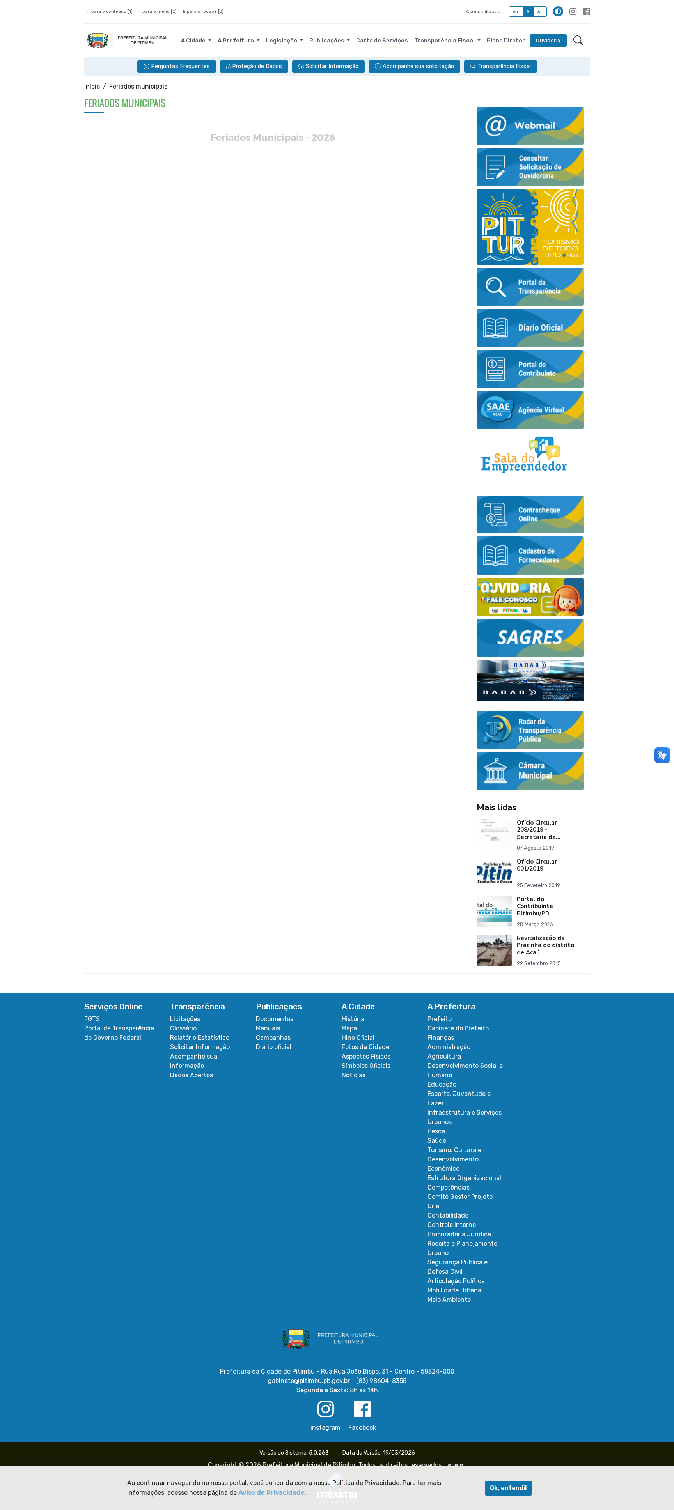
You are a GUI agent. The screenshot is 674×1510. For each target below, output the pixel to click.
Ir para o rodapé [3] (203, 11)
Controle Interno (451, 1225)
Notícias (353, 1075)
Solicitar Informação (200, 1047)
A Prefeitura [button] (236, 40)
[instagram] (572, 11)
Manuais (268, 1028)
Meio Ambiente (449, 1299)
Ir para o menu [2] (157, 11)
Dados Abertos (191, 1075)
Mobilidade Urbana (454, 1290)
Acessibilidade (483, 11)
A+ (516, 11)
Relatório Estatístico (199, 1037)
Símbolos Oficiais (366, 1065)
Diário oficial (273, 1047)
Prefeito (439, 1019)
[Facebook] (586, 11)
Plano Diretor (506, 40)
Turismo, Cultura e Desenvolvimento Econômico (454, 1159)
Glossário (183, 1028)
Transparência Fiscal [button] (445, 40)
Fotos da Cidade (365, 1047)
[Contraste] (558, 11)
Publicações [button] (327, 40)
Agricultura (444, 1056)
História (353, 1019)
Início (92, 86)
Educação (441, 1084)
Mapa (349, 1028)
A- (540, 11)
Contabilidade (447, 1215)
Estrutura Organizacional (464, 1178)
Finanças (440, 1037)
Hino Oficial (358, 1037)
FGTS (92, 1019)
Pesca (436, 1131)
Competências (448, 1187)
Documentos (274, 1019)
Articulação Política (456, 1281)
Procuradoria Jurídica (459, 1234)
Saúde (436, 1140)
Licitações (185, 1019)
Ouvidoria (548, 40)
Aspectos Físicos (366, 1056)
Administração (448, 1047)
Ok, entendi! (508, 1488)
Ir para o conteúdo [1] (110, 11)
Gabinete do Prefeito (458, 1028)
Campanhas (273, 1037)
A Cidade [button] (194, 40)
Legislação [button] (282, 40)
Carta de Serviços (382, 40)
